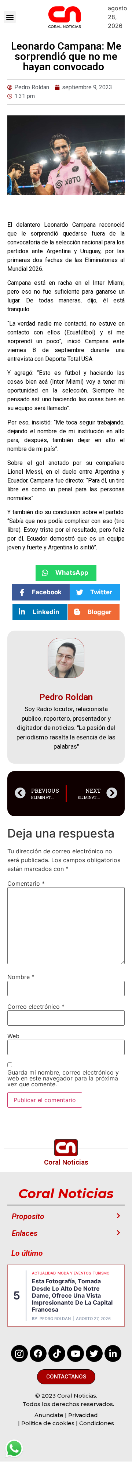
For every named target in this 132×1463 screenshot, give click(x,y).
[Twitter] (94, 1353)
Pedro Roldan (55, 1319)
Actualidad (44, 1273)
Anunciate (48, 1415)
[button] (10, 17)
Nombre (20, 977)
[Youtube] (75, 1353)
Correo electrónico (36, 1007)
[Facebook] (38, 1353)
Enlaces (24, 1233)
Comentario (26, 883)
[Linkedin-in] (112, 1353)
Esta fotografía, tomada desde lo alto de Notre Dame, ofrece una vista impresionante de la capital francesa (72, 1295)
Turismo (101, 1273)
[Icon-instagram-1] (19, 1353)
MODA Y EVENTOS (74, 1273)
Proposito (28, 1216)
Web (13, 1036)
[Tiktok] (56, 1353)
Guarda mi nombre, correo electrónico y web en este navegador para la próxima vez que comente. (63, 1078)
